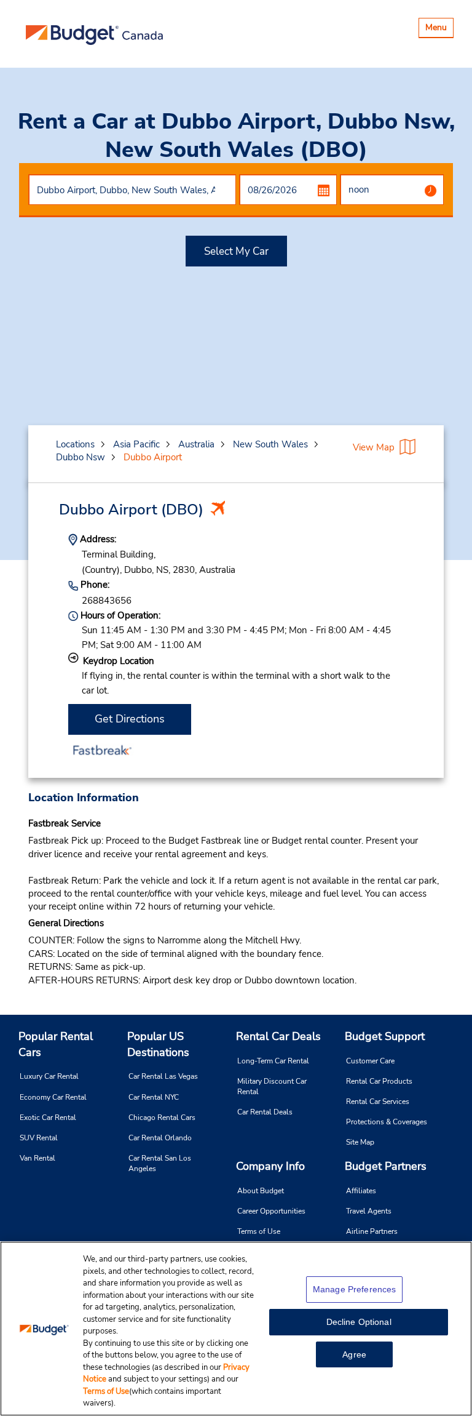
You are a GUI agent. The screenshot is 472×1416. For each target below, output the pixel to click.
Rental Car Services (377, 1101)
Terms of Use (258, 1231)
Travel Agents (368, 1211)
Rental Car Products (379, 1081)
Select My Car (236, 251)
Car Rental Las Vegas (163, 1076)
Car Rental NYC (153, 1097)
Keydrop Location (118, 661)
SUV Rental (39, 1138)
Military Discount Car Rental (272, 1086)
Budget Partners (386, 1166)
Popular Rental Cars (55, 1044)
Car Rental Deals (265, 1112)
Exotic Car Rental (48, 1117)
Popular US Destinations (158, 1044)
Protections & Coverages (386, 1122)
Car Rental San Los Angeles (159, 1163)
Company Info (270, 1166)
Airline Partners (372, 1231)
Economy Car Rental (53, 1097)
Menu (439, 29)
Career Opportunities (271, 1211)
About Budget (260, 1191)
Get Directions (130, 718)
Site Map (360, 1142)
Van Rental (37, 1158)
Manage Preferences (354, 1289)
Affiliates (361, 1191)
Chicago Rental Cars (161, 1117)
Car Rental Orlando (160, 1138)
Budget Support (385, 1036)
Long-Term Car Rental (273, 1061)
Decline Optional (358, 1322)
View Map (374, 447)
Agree (354, 1354)
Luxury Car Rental (49, 1076)
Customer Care (370, 1061)
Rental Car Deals (278, 1036)
